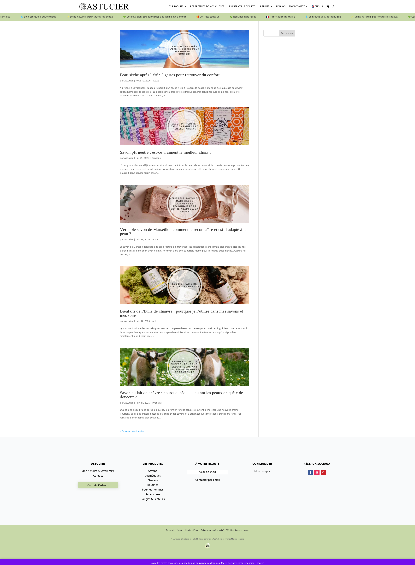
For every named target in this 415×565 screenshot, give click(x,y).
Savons (152, 471)
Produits (157, 402)
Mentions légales (192, 530)
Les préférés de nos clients (207, 6)
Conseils (156, 158)
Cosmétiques (153, 475)
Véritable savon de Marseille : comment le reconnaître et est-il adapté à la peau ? (183, 231)
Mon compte (297, 6)
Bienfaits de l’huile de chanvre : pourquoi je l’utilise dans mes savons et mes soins (181, 313)
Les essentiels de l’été (241, 6)
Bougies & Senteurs (153, 499)
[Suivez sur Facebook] (310, 472)
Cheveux (153, 480)
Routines (152, 485)
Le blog (280, 6)
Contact (98, 475)
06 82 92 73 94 (207, 472)
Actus (156, 80)
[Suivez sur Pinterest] (323, 472)
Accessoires (153, 494)
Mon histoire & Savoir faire (98, 471)
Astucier (128, 80)
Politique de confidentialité (212, 530)
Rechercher (287, 33)
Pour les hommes (153, 489)
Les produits (175, 6)
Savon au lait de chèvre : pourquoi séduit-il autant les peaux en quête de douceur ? (181, 394)
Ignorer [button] (260, 563)
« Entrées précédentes (132, 431)
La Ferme (264, 6)
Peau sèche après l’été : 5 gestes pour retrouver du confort (169, 75)
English (320, 6)
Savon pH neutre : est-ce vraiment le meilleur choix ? (165, 152)
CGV (227, 530)
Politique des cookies (240, 530)
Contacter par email (207, 480)
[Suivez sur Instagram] (317, 472)
